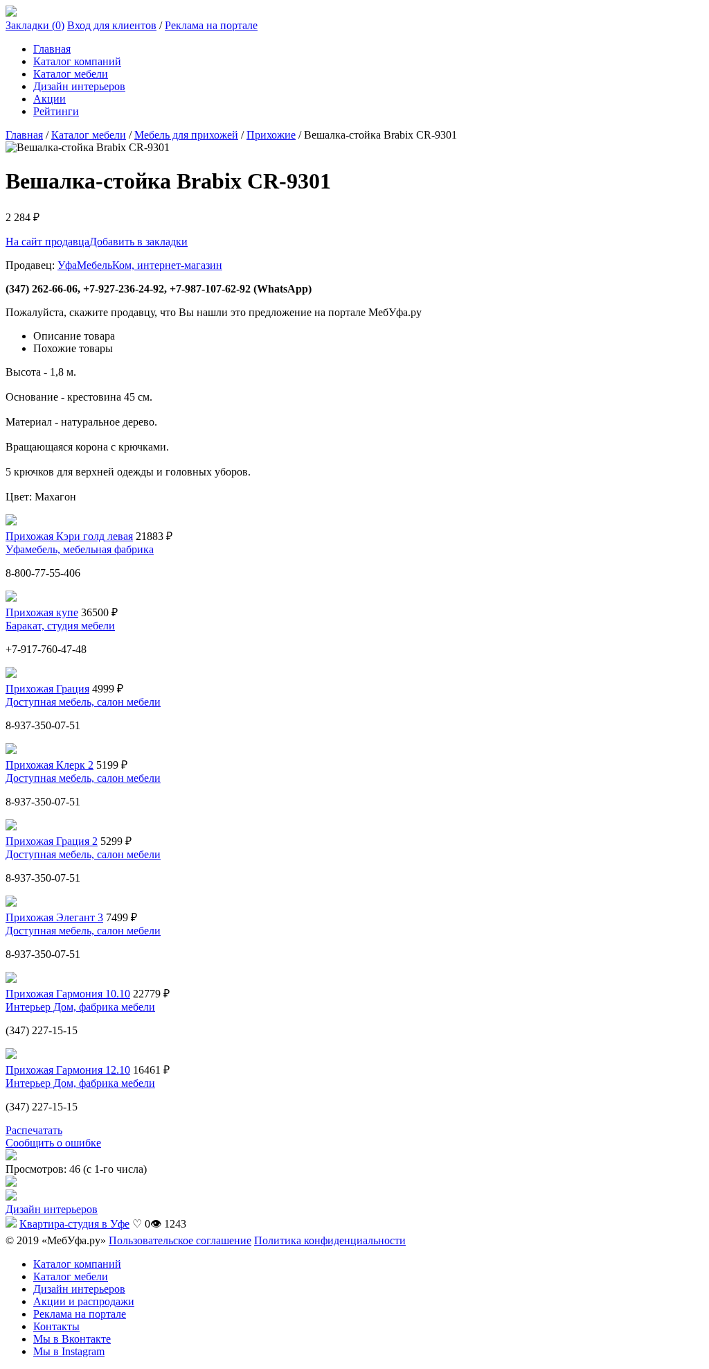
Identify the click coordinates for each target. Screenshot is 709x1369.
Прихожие (271, 135)
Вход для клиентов (111, 25)
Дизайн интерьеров (79, 86)
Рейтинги (56, 111)
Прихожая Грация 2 (52, 841)
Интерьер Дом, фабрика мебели (80, 1007)
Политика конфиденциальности (330, 1240)
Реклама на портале (211, 25)
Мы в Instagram (69, 1351)
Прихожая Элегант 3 (54, 917)
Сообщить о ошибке (53, 1143)
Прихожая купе (42, 612)
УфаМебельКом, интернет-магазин (139, 265)
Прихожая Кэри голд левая (69, 536)
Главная (52, 49)
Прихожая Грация (47, 689)
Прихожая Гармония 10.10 (68, 994)
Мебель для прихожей (186, 135)
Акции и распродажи (83, 1301)
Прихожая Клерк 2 (49, 765)
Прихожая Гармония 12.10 (68, 1070)
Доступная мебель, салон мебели (83, 702)
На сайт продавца (47, 241)
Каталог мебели (70, 74)
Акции (49, 99)
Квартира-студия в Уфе (74, 1224)
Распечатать (34, 1130)
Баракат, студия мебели (60, 625)
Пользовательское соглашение (180, 1240)
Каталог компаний (77, 61)
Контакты (56, 1326)
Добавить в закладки (138, 241)
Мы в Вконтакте (72, 1339)
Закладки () (35, 25)
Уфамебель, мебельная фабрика (80, 549)
